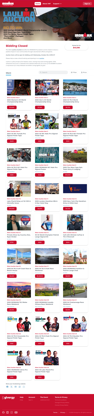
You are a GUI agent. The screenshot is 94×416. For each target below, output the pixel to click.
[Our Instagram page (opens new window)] (11, 412)
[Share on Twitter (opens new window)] (11, 386)
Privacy (62, 412)
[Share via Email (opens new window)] (15, 386)
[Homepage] (8, 3)
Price (84, 72)
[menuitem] (38, 3)
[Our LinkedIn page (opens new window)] (7, 412)
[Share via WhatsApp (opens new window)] (19, 386)
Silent (8, 73)
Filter (75, 72)
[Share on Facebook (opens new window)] (7, 386)
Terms (55, 412)
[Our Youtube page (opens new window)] (16, 412)
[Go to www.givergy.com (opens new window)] (8, 397)
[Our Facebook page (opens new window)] (3, 412)
